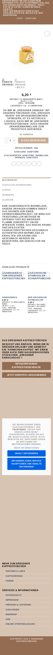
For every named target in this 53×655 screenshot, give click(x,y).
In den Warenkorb (33, 140)
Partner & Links (15, 571)
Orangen (20, 158)
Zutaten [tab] (6, 190)
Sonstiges (32, 158)
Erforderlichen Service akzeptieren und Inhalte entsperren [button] (26, 464)
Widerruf (11, 614)
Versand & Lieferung (18, 605)
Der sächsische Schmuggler (37, 298)
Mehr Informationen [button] (26, 448)
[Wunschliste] (42, 21)
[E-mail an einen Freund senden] (29, 163)
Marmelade (41, 155)
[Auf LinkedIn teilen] (39, 163)
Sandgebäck (9, 297)
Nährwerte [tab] (8, 195)
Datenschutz (14, 595)
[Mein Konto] (35, 21)
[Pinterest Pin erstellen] (34, 163)
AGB (8, 619)
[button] (4, 21)
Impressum (12, 600)
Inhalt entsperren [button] (26, 453)
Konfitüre (33, 152)
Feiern (10, 581)
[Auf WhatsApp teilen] (13, 163)
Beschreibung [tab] (9, 180)
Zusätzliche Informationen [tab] (16, 185)
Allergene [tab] (7, 200)
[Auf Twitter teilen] (24, 163)
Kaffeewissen (14, 576)
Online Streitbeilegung (20, 624)
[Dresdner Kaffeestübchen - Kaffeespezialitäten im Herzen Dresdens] (20, 21)
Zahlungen (12, 609)
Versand (30, 103)
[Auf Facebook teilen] (19, 163)
